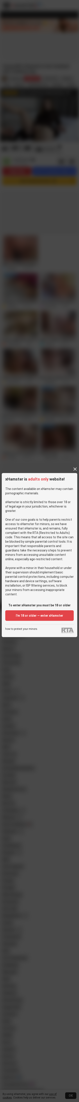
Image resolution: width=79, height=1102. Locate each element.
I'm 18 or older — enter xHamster (39, 615)
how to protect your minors (21, 629)
